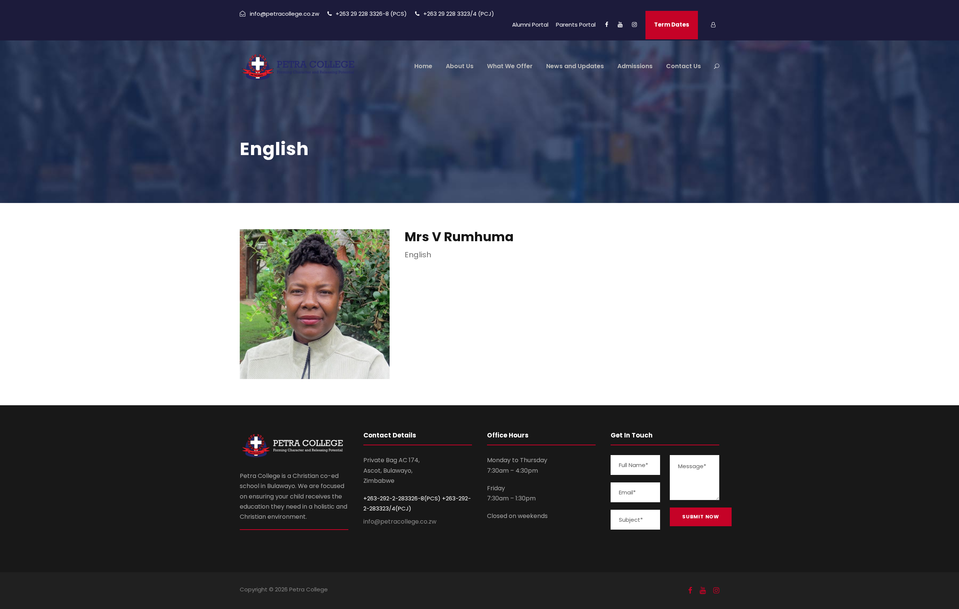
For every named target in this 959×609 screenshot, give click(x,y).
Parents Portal (576, 24)
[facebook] (606, 24)
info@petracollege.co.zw (399, 521)
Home (423, 66)
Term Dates (671, 24)
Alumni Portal (530, 24)
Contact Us (683, 66)
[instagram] (634, 24)
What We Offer (510, 66)
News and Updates (575, 66)
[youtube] (620, 24)
